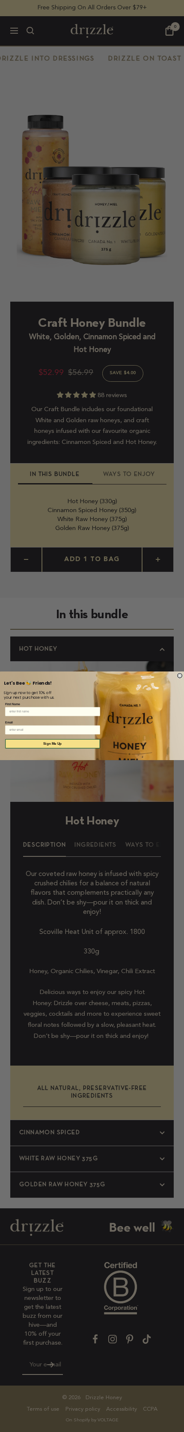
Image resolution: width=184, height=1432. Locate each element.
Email (9, 722)
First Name (12, 704)
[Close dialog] (180, 676)
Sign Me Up (52, 744)
